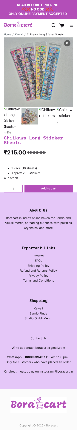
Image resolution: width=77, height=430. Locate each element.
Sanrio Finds (38, 313)
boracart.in (65, 371)
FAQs (38, 260)
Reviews (38, 256)
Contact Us (38, 338)
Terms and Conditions (38, 280)
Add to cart (48, 188)
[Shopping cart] (61, 25)
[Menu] (71, 25)
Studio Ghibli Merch (38, 318)
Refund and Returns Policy (38, 270)
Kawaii (38, 308)
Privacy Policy (38, 275)
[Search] (54, 25)
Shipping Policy (38, 266)
